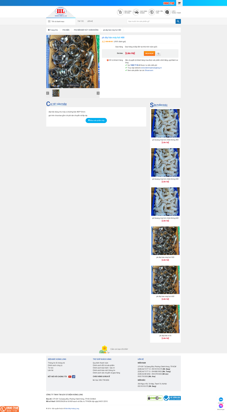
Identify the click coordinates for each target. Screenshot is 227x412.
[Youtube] (70, 377)
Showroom (149, 70)
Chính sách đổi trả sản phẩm (103, 365)
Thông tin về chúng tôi (56, 363)
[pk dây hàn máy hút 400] (55, 93)
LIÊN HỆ (90, 21)
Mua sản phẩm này (97, 120)
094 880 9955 (157, 371)
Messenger (221, 409)
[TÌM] (178, 21)
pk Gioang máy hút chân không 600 (165, 218)
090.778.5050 (104, 380)
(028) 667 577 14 (144, 369)
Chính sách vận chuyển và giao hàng (106, 373)
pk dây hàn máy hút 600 (165, 296)
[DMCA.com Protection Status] (154, 398)
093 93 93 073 (157, 369)
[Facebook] (74, 377)
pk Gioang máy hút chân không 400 (165, 140)
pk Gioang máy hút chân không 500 (165, 179)
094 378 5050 (157, 374)
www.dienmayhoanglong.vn (151, 68)
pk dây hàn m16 (165, 336)
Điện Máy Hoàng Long (72, 408)
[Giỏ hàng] (179, 3)
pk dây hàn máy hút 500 (165, 257)
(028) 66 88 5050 (144, 374)
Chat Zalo (221, 402)
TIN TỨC (80, 21)
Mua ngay (149, 53)
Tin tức (50, 368)
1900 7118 (134, 65)
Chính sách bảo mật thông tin (104, 370)
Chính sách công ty (55, 365)
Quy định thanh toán (100, 363)
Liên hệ (50, 370)
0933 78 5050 (143, 376)
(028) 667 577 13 (144, 371)
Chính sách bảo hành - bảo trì (104, 368)
